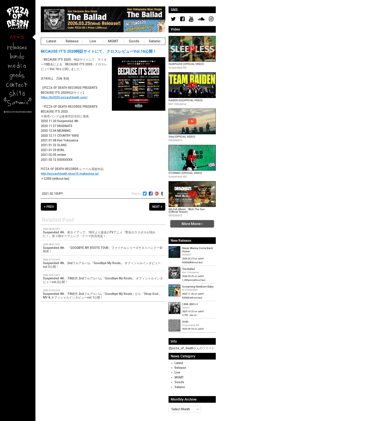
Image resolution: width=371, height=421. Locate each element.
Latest (51, 41)
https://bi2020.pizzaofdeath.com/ (64, 97)
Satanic (155, 41)
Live (93, 41)
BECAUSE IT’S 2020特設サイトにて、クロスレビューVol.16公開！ (99, 51)
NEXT (156, 206)
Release (72, 41)
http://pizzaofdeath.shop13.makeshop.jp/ (70, 173)
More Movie (191, 223)
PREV (50, 206)
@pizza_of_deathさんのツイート (191, 348)
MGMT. (113, 41)
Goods (134, 41)
